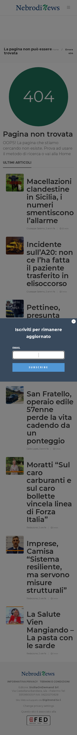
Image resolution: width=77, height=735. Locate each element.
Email (16, 347)
